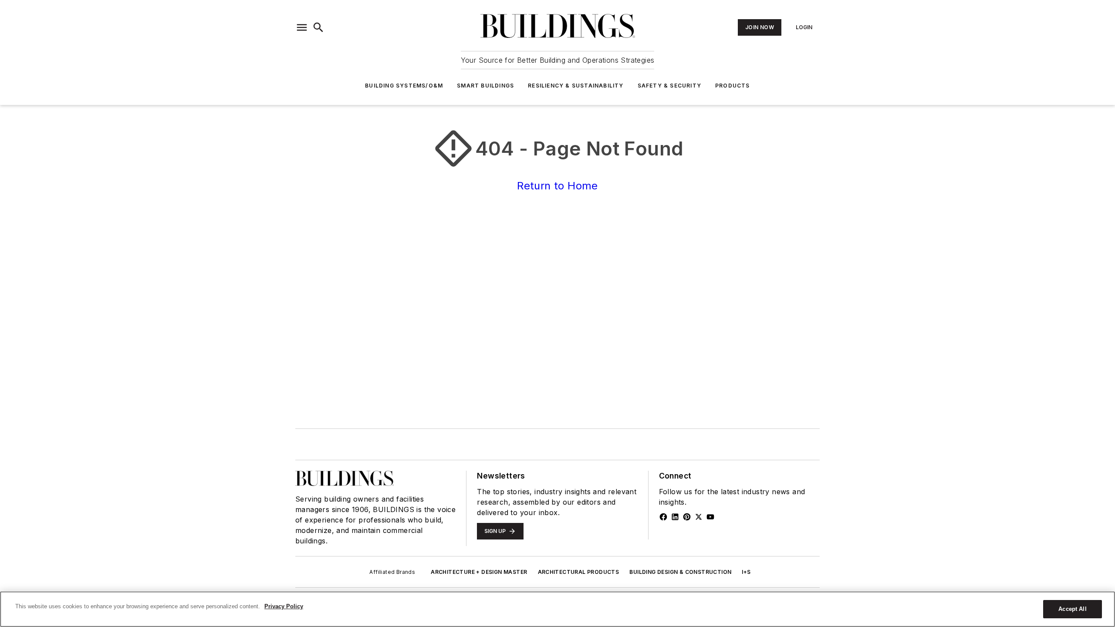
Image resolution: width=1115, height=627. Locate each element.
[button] (301, 27)
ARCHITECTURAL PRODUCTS (578, 572)
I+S (746, 572)
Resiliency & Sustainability (575, 85)
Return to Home (557, 185)
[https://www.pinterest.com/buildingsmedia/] (687, 516)
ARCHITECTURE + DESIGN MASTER (479, 572)
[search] (318, 27)
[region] (557, 609)
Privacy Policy (283, 606)
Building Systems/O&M (404, 85)
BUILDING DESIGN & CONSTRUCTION (680, 572)
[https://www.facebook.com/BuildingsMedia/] (663, 516)
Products (732, 85)
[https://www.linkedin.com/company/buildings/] (675, 516)
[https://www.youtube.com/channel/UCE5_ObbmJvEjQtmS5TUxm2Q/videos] (710, 516)
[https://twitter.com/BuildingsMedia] (698, 516)
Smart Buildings (485, 85)
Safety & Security (669, 85)
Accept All (1072, 609)
